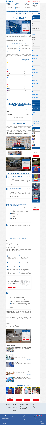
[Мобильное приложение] (2, 212)
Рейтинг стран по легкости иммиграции (35, 114)
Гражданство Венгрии (15, 407)
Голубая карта (33, 34)
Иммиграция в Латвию (35, 61)
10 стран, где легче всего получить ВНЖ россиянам (21, 377)
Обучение (34, 102)
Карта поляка (14, 411)
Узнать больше (36, 198)
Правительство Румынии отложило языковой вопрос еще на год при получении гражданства (38, 142)
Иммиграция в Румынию (35, 50)
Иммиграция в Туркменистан (36, 91)
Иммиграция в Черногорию (35, 55)
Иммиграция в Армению (35, 83)
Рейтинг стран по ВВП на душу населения (36, 123)
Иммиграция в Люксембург (35, 77)
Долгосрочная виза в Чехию (29, 408)
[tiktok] (41, 415)
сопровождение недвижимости (22, 410)
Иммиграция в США (35, 66)
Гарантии (34, 407)
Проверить (36, 165)
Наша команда (4, 423)
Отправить (26, 30)
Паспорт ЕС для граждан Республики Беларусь (35, 25)
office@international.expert (16, 417)
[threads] (39, 415)
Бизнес (34, 15)
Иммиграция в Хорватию (35, 97)
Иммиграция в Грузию (35, 86)
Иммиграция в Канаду (35, 58)
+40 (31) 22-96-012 (15, 416)
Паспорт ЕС (33, 23)
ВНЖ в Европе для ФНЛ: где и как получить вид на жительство (22, 354)
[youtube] (37, 415)
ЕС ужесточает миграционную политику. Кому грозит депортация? (37, 145)
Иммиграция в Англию (35, 75)
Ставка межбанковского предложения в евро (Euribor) (35, 41)
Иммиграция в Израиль (35, 64)
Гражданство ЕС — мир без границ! (34, 1)
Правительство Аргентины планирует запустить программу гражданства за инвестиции (37, 130)
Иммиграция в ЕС (34, 19)
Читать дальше (29, 359)
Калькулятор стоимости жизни (36, 125)
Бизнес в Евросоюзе (34, 37)
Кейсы (34, 410)
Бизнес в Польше (8, 406)
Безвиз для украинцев (35, 108)
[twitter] (34, 417)
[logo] (10, 1)
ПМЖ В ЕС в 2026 (16, 362)
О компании (38, 11)
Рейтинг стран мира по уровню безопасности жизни (35, 39)
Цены (31, 11)
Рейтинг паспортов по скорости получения (36, 112)
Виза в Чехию (27, 406)
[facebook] (34, 415)
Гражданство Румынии (15, 406)
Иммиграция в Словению (35, 72)
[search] (39, 13)
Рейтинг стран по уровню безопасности (35, 118)
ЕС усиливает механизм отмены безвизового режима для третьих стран (37, 136)
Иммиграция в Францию (35, 80)
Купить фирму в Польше (8, 407)
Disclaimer (42, 423)
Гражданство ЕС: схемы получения (35, 28)
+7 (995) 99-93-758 (9, 5)
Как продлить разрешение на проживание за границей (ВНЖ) (22, 347)
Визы (33, 106)
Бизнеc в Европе (8, 404)
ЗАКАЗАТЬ (11, 287)
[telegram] (36, 415)
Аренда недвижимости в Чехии (22, 407)
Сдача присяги (35, 406)
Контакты (36, 11)
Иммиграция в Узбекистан (35, 94)
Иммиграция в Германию (35, 69)
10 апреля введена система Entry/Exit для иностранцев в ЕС (38, 138)
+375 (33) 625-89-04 (18, 5)
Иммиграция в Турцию (35, 89)
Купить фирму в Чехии (8, 408)
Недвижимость (22, 404)
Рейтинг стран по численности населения (36, 121)
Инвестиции (34, 104)
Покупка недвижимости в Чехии (22, 406)
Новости (34, 127)
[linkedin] (42, 415)
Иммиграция (34, 17)
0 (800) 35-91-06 (26, 5)
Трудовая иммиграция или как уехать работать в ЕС (35, 31)
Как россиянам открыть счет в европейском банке (35, 47)
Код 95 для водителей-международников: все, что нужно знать (35, 45)
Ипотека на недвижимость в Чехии (23, 408)
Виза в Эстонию (28, 407)
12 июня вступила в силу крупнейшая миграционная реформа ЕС (37, 133)
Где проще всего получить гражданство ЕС (34, 43)
